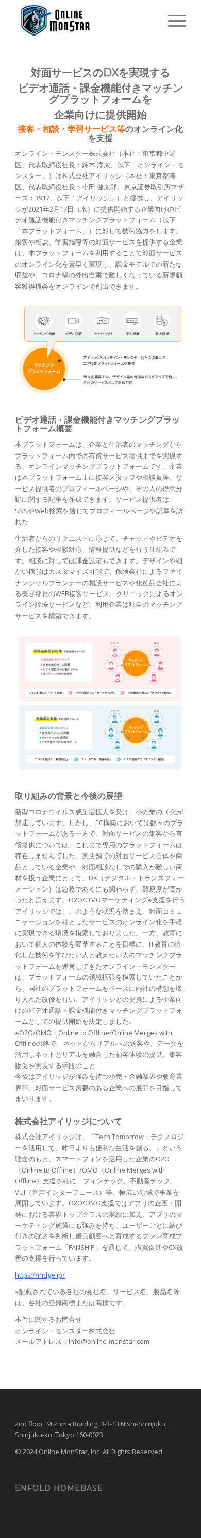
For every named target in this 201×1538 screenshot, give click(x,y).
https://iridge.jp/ (40, 1275)
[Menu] (172, 20)
